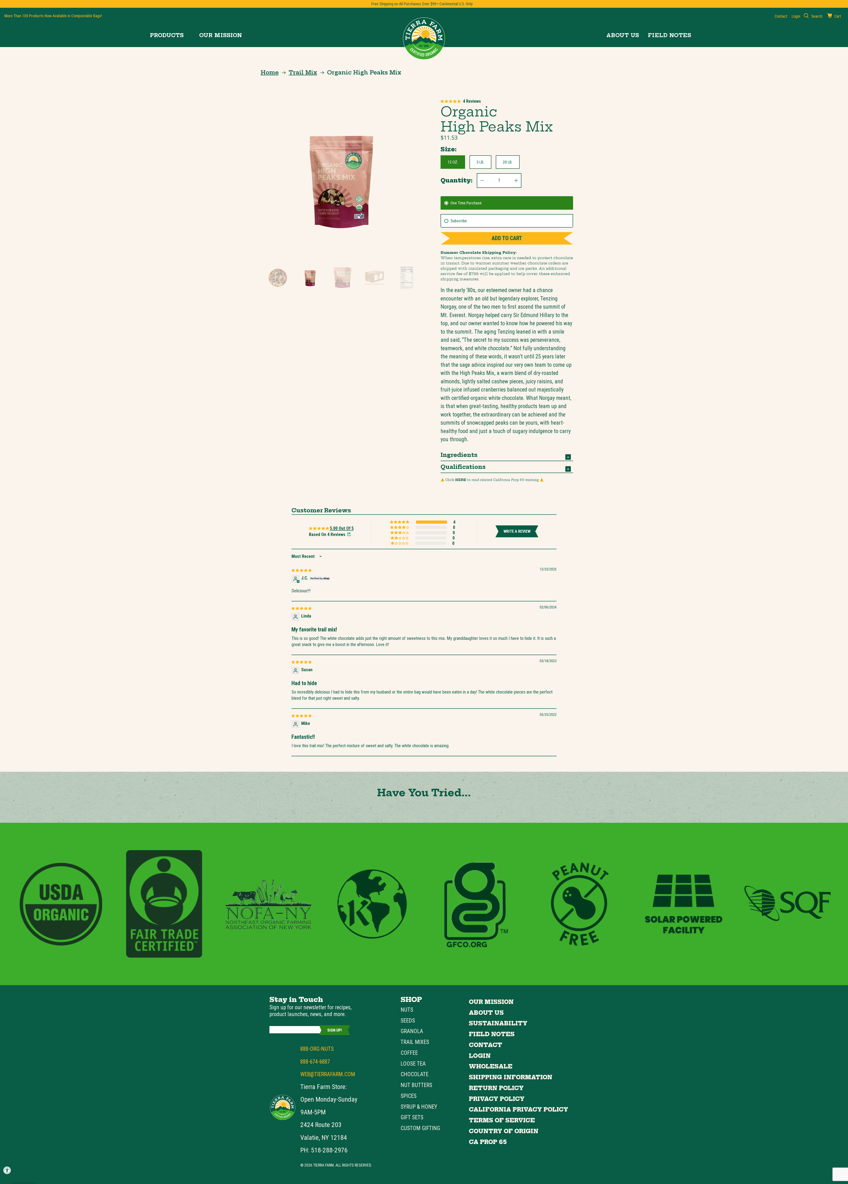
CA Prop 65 (488, 1142)
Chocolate (414, 1074)
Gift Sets (412, 1117)
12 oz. (453, 162)
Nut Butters (416, 1085)
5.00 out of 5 (342, 528)
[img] (302, 570)
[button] (451, 101)
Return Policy (496, 1088)
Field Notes (669, 35)
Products (167, 35)
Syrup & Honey (419, 1107)
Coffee (409, 1053)
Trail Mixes (415, 1042)
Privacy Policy (496, 1098)
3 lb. (480, 162)
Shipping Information (510, 1077)
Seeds (408, 1020)
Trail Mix (303, 72)
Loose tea (413, 1063)
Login (480, 1055)
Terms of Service (502, 1120)
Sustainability (498, 1023)
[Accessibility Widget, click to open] (7, 1170)
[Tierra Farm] (424, 38)
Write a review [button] (517, 531)
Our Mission (220, 35)
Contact (781, 16)
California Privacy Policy (518, 1109)
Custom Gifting (420, 1128)
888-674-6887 (315, 1062)
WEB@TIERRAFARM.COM (327, 1074)
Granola (412, 1031)
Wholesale (490, 1066)
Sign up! (334, 1030)
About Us (622, 35)
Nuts (407, 1010)
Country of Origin (503, 1131)
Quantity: (456, 180)
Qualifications (463, 466)
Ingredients (459, 454)
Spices (408, 1096)
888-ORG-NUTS (317, 1049)
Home (270, 72)
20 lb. (508, 162)
